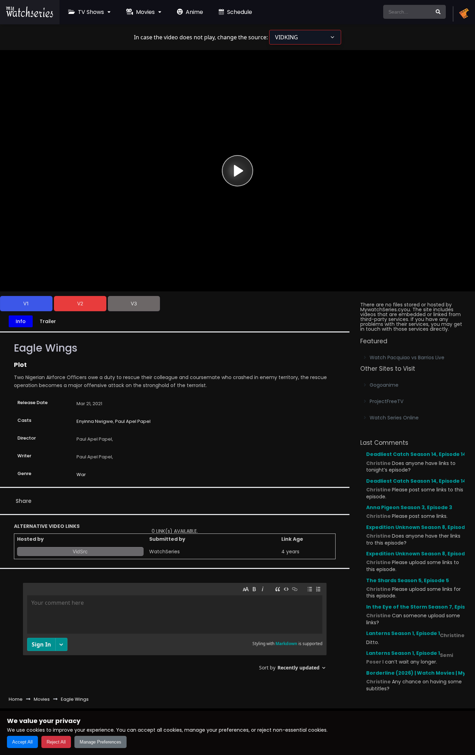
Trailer (48, 321)
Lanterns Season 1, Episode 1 (403, 633)
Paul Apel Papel (133, 421)
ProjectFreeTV (386, 401)
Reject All (56, 742)
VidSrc (80, 551)
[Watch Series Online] (30, 15)
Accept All (22, 742)
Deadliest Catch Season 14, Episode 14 (416, 454)
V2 (80, 303)
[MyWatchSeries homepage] (464, 14)
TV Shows (90, 12)
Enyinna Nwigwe (95, 421)
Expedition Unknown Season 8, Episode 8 (419, 527)
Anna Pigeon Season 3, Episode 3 (409, 507)
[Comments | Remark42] (175, 629)
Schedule (239, 12)
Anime (193, 12)
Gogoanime (384, 384)
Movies (145, 12)
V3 (134, 303)
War (81, 474)
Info (21, 321)
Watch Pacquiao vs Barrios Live (407, 357)
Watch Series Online (394, 417)
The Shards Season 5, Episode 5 (407, 580)
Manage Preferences (100, 742)
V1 (26, 303)
